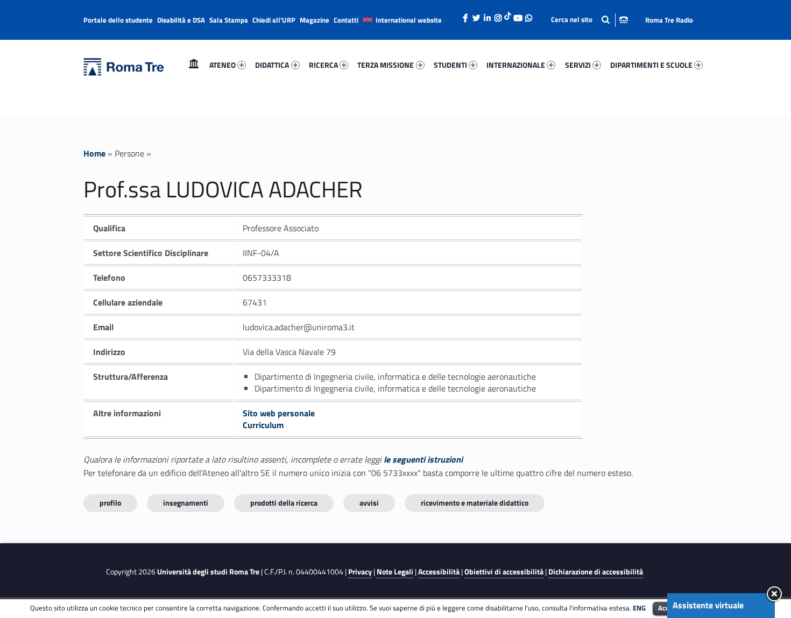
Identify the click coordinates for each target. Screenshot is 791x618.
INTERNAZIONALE (515, 64)
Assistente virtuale (708, 605)
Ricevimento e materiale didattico (474, 502)
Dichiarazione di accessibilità (595, 572)
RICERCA (323, 64)
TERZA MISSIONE (385, 64)
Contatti (346, 20)
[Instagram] (498, 15)
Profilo (110, 502)
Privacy (360, 572)
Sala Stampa (228, 20)
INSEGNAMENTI (185, 502)
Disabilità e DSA (181, 20)
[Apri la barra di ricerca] (589, 19)
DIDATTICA (272, 64)
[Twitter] (476, 15)
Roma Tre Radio (669, 20)
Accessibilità (439, 572)
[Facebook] (465, 15)
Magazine (314, 20)
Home (193, 65)
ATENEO (222, 64)
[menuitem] (193, 65)
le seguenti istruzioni (423, 459)
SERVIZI (578, 64)
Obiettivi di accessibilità (503, 572)
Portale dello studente (118, 20)
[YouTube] (517, 15)
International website (409, 20)
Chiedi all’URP (273, 20)
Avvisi (369, 502)
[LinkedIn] (487, 15)
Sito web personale (279, 413)
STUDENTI (450, 64)
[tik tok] (507, 14)
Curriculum (263, 424)
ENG (639, 607)
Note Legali (395, 572)
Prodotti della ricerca (283, 502)
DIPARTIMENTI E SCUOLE (651, 64)
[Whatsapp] (528, 15)
